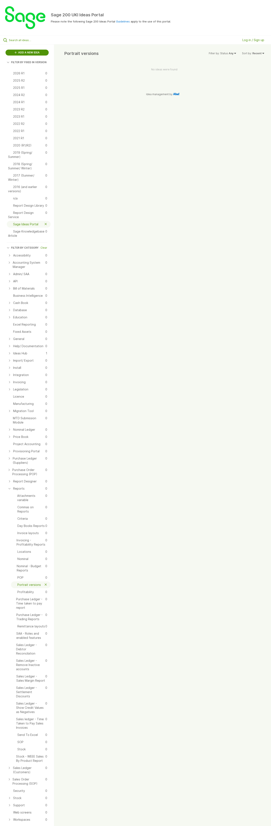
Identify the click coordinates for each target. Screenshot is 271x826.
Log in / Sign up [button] (253, 40)
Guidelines (123, 21)
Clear (43, 247)
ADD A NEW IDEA (29, 52)
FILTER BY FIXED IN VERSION (29, 62)
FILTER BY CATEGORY (25, 247)
